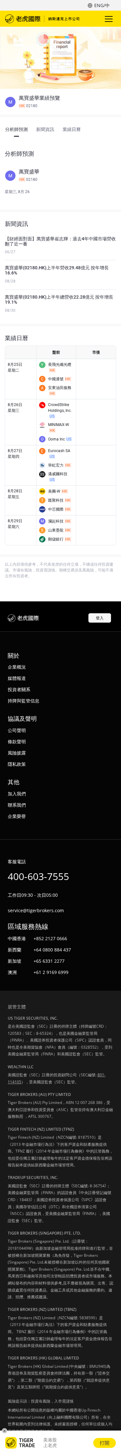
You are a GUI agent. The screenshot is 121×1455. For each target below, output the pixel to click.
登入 (100, 618)
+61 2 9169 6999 (51, 972)
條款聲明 (17, 741)
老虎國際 (42, 19)
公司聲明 (17, 730)
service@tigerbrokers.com (36, 910)
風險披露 (17, 753)
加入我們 (17, 794)
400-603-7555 (38, 876)
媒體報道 (17, 678)
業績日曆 (72, 129)
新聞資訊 (45, 129)
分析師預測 (16, 129)
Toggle (109, 18)
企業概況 (17, 667)
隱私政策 (17, 764)
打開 (104, 1443)
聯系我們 (17, 805)
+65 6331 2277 (49, 961)
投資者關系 (19, 689)
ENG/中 (102, 5)
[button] (60, 102)
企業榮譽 (17, 816)
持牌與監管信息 (23, 701)
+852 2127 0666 (50, 938)
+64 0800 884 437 (52, 950)
